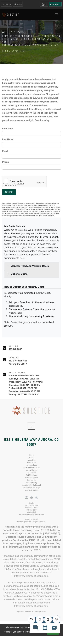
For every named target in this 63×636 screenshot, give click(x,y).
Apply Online (31, 470)
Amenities (31, 460)
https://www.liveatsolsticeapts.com (31, 514)
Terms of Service (31, 490)
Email (5, 151)
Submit (9, 192)
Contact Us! (31, 512)
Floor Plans (31, 462)
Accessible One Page (31, 487)
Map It (19, 4)
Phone (5, 161)
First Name (7, 128)
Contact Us (31, 480)
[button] (35, 628)
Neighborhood (31, 465)
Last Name (7, 139)
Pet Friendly (31, 472)
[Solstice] (31, 410)
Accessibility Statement (31, 485)
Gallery (31, 457)
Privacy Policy (31, 482)
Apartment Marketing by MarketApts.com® (31, 611)
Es (45, 4)
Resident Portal (31, 477)
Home (5, 51)
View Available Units (31, 467)
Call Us (8, 4)
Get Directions (31, 475)
